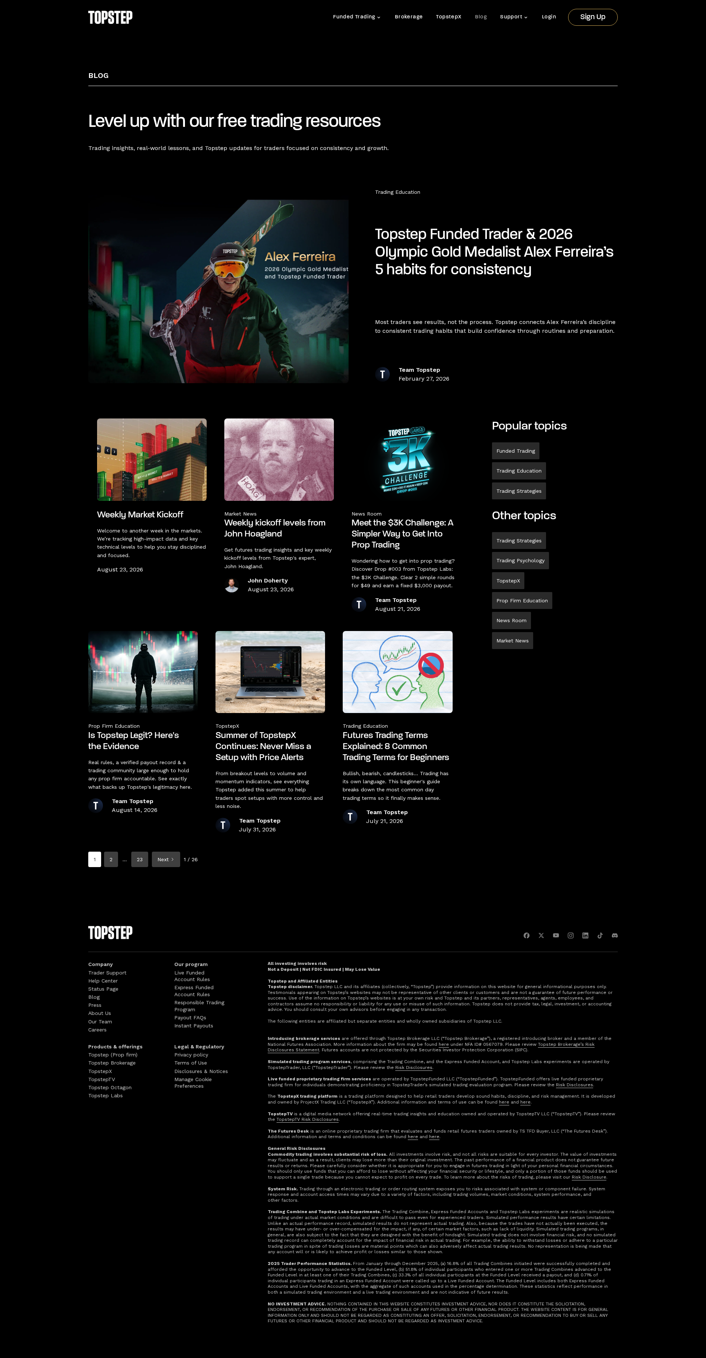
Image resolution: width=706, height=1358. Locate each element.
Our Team (100, 1021)
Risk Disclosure (589, 1177)
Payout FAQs (190, 1017)
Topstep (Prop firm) (113, 1055)
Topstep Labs (105, 1095)
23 (140, 859)
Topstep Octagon (110, 1087)
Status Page (103, 989)
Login (549, 17)
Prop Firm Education (522, 600)
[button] (357, 17)
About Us (99, 1013)
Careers (97, 1030)
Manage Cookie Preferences (193, 1082)
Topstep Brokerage (112, 1063)
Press (94, 1005)
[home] (110, 17)
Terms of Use (190, 1063)
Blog (481, 17)
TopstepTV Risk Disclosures (308, 1119)
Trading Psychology (520, 560)
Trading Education (397, 192)
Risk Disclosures (413, 1067)
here (444, 1044)
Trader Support (107, 973)
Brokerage (409, 17)
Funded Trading (515, 451)
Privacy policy (191, 1055)
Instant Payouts (193, 1026)
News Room (511, 620)
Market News (512, 641)
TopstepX (448, 17)
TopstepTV (101, 1079)
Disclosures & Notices (201, 1071)
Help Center (103, 981)
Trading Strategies (519, 491)
